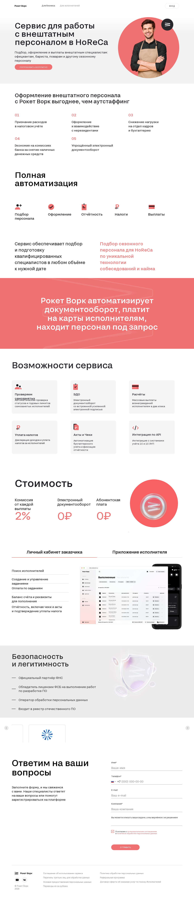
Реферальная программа (112, 862)
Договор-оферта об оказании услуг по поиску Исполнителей (130, 867)
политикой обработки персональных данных (137, 819)
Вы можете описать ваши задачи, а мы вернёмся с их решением (144, 802)
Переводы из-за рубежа (55, 871)
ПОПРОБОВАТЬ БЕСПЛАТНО (34, 67)
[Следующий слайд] (187, 725)
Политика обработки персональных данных (122, 858)
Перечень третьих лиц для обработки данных (66, 862)
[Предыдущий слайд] (6, 725)
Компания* (117, 789)
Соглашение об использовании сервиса (63, 858)
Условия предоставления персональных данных (67, 867)
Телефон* (116, 761)
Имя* (114, 747)
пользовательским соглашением (142, 817)
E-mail (114, 775)
